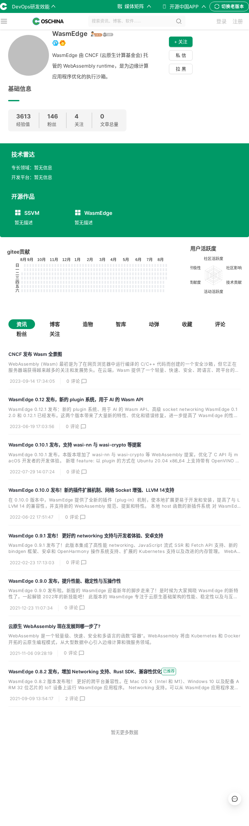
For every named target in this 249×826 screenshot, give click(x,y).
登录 (221, 21)
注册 (237, 21)
